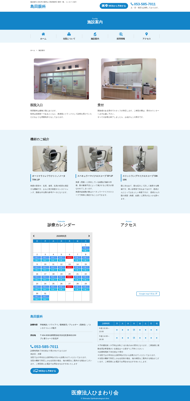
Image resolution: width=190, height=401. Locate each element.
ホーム (32, 50)
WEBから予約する (117, 6)
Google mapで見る (147, 294)
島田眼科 (38, 6)
